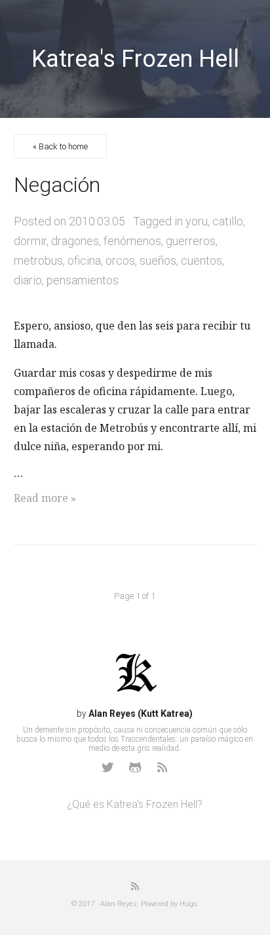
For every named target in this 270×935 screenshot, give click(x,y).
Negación (57, 184)
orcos (120, 260)
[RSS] (162, 767)
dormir (30, 241)
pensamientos (83, 280)
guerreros (191, 241)
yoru (196, 221)
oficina (84, 260)
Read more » (45, 498)
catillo (227, 221)
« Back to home (60, 146)
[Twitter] (107, 767)
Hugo (188, 904)
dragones (75, 241)
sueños (158, 260)
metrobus (38, 260)
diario (28, 280)
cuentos (201, 260)
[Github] (135, 767)
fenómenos (132, 241)
